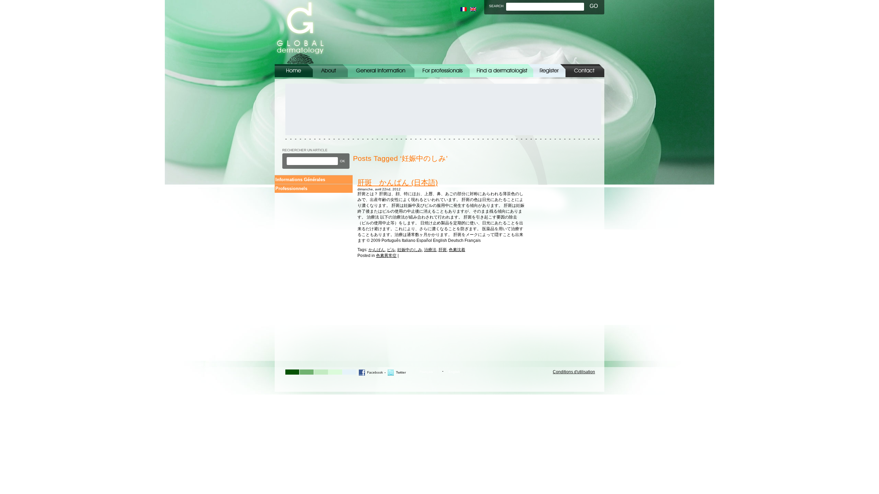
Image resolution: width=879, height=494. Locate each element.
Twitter (401, 372)
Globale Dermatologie (300, 32)
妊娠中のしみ (409, 249)
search (496, 6)
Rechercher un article (305, 150)
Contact (585, 70)
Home (294, 70)
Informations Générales (381, 70)
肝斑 (442, 249)
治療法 (430, 249)
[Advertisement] (316, 109)
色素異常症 (386, 255)
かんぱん (376, 249)
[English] (473, 9)
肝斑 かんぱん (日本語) (397, 182)
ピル (391, 249)
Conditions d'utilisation (574, 371)
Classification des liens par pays (501, 70)
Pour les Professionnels (442, 70)
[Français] (463, 9)
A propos (330, 70)
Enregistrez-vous (549, 70)
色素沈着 (457, 249)
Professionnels (291, 188)
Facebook (375, 372)
